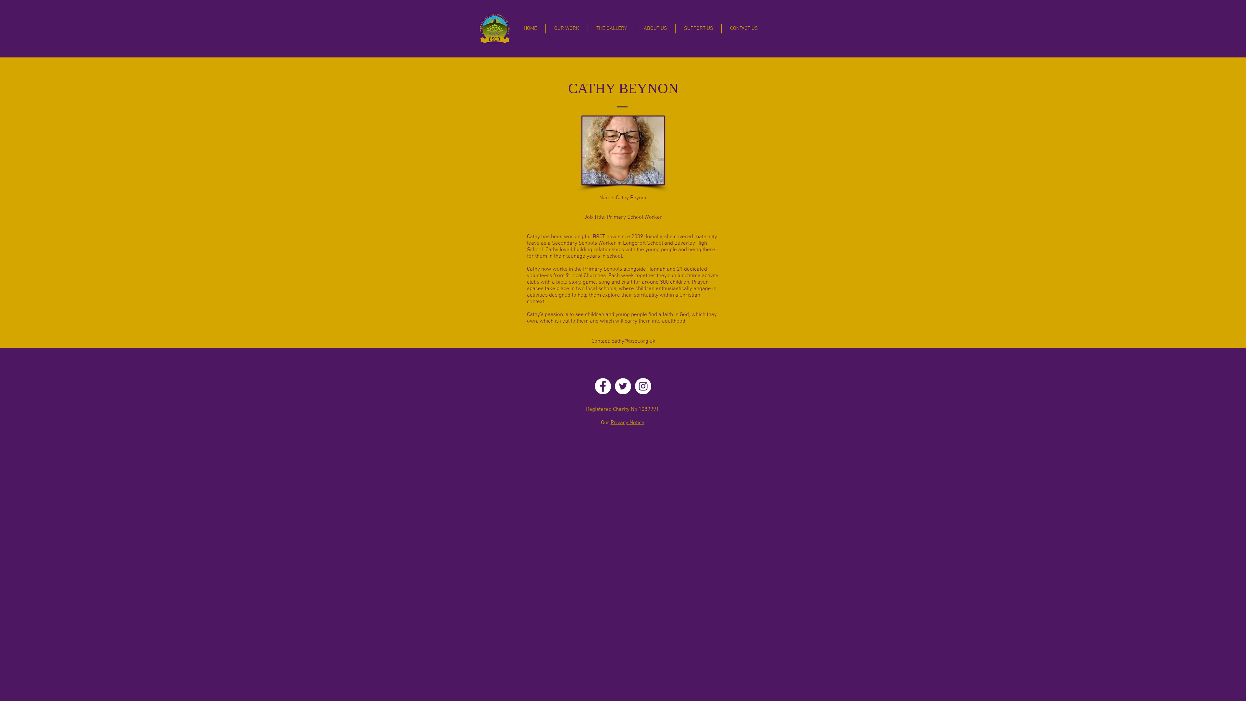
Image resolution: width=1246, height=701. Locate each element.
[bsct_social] (603, 386)
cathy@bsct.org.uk (633, 341)
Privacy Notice (627, 423)
